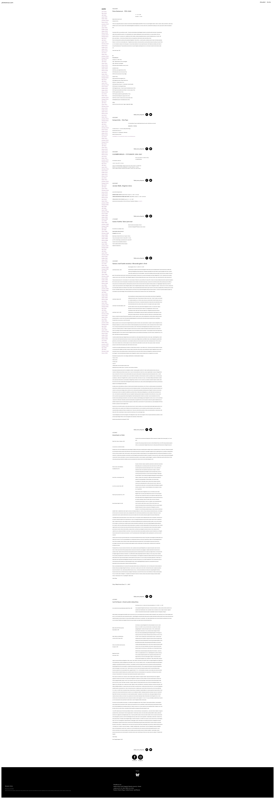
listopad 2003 (105, 324)
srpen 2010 (104, 188)
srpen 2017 (104, 42)
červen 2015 (105, 86)
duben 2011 (105, 174)
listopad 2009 (105, 204)
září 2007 (104, 251)
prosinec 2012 (105, 140)
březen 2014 (105, 113)
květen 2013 (105, 131)
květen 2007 (105, 258)
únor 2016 (104, 72)
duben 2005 (105, 297)
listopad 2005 (105, 290)
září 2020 (104, 15)
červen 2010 (105, 192)
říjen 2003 (104, 326)
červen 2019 (105, 22)
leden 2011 (104, 179)
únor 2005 (104, 301)
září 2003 (104, 328)
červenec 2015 (105, 85)
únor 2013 (104, 136)
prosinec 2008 (105, 224)
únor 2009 (104, 220)
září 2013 (104, 124)
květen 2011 (105, 172)
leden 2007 (104, 265)
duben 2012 (105, 152)
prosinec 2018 (105, 24)
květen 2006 (105, 279)
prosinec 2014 (105, 97)
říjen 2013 (104, 122)
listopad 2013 (105, 120)
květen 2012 (105, 151)
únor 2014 (104, 115)
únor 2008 (104, 242)
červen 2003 (105, 333)
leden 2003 (104, 342)
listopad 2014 (105, 99)
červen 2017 (105, 45)
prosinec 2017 (105, 34)
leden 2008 (104, 244)
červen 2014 (105, 108)
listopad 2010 (105, 183)
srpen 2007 (104, 253)
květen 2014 (105, 110)
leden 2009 (104, 222)
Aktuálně (262, 2)
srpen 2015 (104, 83)
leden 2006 (104, 287)
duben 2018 (105, 31)
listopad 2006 (105, 269)
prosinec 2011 (105, 160)
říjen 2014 (104, 101)
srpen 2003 (104, 330)
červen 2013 (105, 129)
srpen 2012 (104, 147)
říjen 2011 (104, 163)
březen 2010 (105, 197)
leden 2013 (104, 138)
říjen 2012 (104, 144)
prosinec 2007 (105, 245)
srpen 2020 (104, 17)
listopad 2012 (105, 142)
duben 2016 (105, 68)
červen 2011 (105, 170)
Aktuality (7, 786)
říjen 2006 (104, 271)
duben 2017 (105, 49)
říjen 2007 (104, 249)
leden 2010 (104, 201)
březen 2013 (105, 135)
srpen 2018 (104, 27)
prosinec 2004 (105, 304)
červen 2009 (105, 213)
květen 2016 (105, 67)
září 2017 (104, 40)
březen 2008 (105, 240)
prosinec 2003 (105, 322)
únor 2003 (104, 340)
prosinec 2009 (105, 203)
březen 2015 (105, 92)
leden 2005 (104, 303)
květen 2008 (105, 237)
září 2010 (104, 186)
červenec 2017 (105, 43)
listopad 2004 (105, 306)
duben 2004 (105, 317)
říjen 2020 (104, 13)
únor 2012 (104, 156)
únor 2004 (104, 319)
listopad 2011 (105, 161)
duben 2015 (105, 90)
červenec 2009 (105, 211)
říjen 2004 (104, 308)
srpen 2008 (104, 231)
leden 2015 (104, 95)
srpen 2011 (104, 167)
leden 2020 (104, 18)
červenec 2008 (105, 233)
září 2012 (104, 145)
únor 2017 (104, 52)
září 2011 (104, 165)
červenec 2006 (105, 276)
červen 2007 (105, 256)
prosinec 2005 (105, 288)
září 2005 (104, 292)
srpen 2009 (104, 210)
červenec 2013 (105, 127)
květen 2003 (105, 335)
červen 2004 (105, 315)
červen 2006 (105, 278)
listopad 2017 (105, 36)
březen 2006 (105, 283)
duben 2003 (105, 337)
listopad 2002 (105, 346)
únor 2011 (104, 178)
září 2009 (104, 208)
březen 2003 (105, 338)
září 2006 (104, 272)
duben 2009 (105, 217)
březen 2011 (105, 176)
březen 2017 (105, 51)
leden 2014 (104, 117)
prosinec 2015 (105, 76)
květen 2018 (105, 29)
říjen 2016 (104, 60)
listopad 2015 (105, 77)
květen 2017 (105, 47)
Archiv (269, 2)
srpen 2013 (104, 126)
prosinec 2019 (105, 20)
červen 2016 (105, 65)
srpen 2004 (104, 312)
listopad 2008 (105, 226)
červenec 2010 (105, 190)
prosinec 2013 (105, 119)
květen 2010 (105, 194)
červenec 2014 (105, 106)
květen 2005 (105, 296)
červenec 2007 (105, 254)
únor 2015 (104, 93)
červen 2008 (105, 235)
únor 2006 (104, 285)
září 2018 (104, 26)
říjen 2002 (104, 347)
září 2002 (104, 349)
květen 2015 (105, 88)
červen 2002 (105, 353)
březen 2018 (105, 33)
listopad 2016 (105, 58)
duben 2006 (105, 281)
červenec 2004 (105, 313)
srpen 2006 (104, 274)
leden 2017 (104, 54)
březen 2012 (105, 154)
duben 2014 (105, 111)
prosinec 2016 (105, 56)
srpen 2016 (104, 63)
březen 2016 (105, 70)
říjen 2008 (104, 228)
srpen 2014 (104, 104)
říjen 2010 (104, 185)
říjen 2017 (104, 38)
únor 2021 (104, 11)
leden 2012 (104, 158)
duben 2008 (105, 238)
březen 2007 (105, 262)
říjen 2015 (104, 79)
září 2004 (104, 310)
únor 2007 (104, 263)
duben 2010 (105, 195)
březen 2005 (105, 299)
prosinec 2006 (105, 267)
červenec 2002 (105, 351)
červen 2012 (105, 149)
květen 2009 (105, 215)
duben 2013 (105, 133)
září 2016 (104, 61)
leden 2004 (104, 321)
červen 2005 (105, 294)
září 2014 (104, 102)
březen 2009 (105, 219)
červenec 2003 (105, 331)
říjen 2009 (104, 206)
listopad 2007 (105, 247)
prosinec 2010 (105, 181)
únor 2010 (104, 199)
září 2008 (104, 229)
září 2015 (104, 81)
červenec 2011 (105, 169)
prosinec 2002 (105, 344)
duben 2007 (105, 260)
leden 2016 (104, 74)
